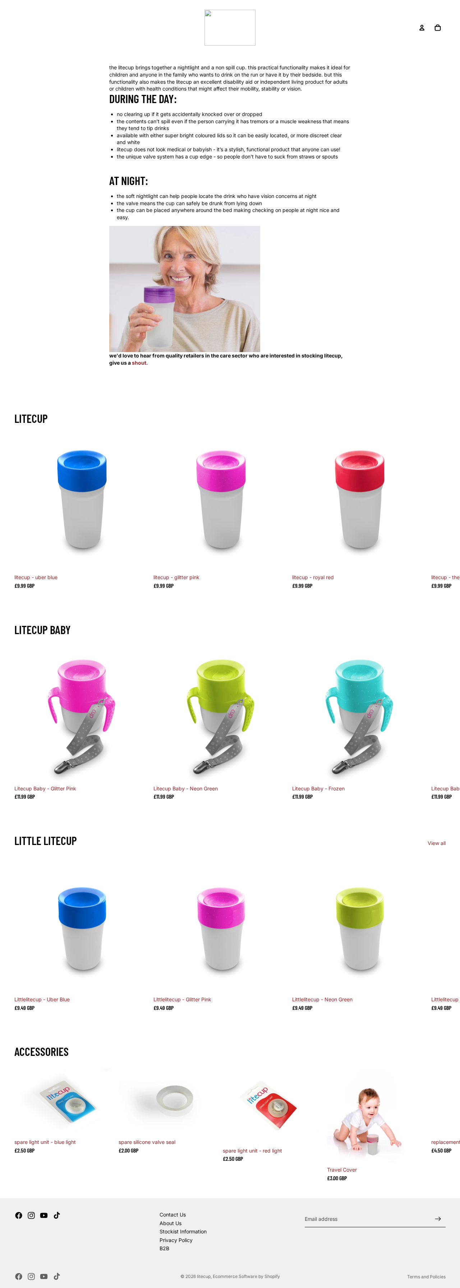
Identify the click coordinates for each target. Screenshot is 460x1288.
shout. (140, 363)
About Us (170, 1223)
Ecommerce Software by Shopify (246, 1276)
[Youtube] (44, 1215)
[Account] (422, 28)
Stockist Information (183, 1231)
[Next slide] (437, 512)
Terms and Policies (426, 1276)
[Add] (139, 560)
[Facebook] (18, 1215)
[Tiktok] (56, 1215)
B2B (164, 1249)
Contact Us (173, 1214)
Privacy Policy (176, 1240)
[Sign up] (438, 1219)
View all (437, 843)
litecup (204, 1276)
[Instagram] (31, 1215)
